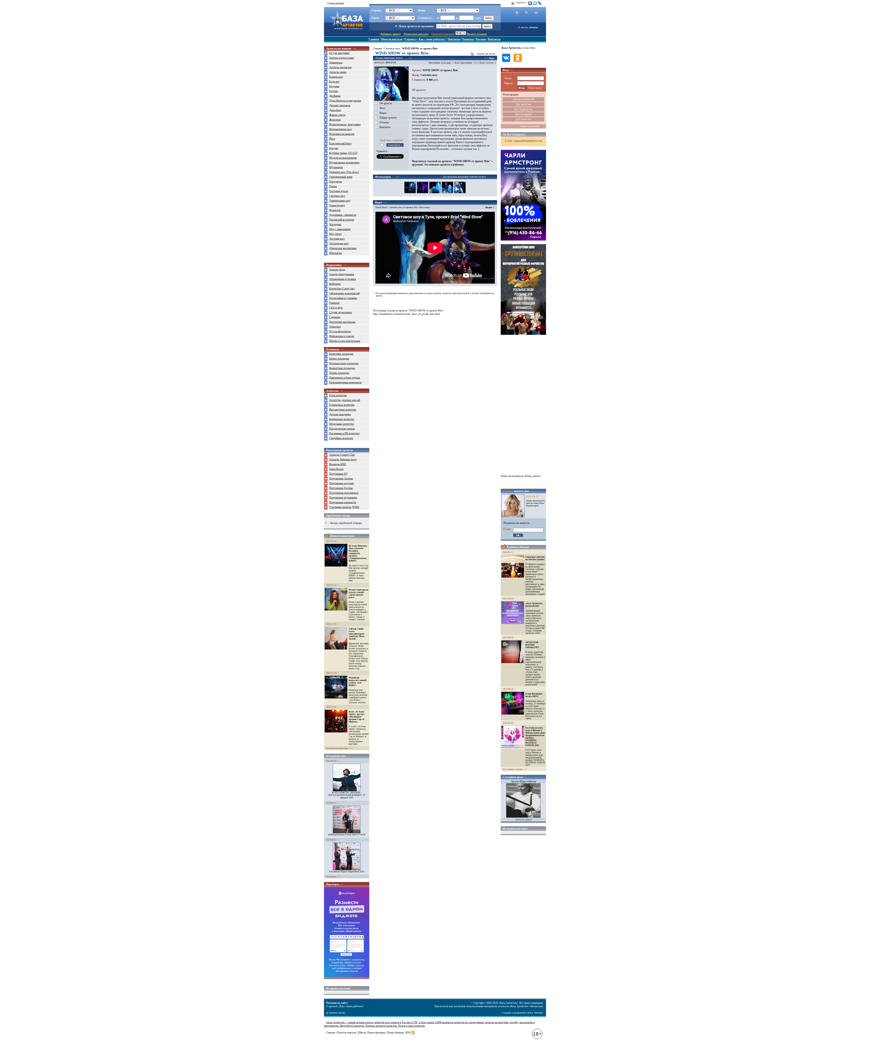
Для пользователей (523, 99)
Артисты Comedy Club (342, 454)
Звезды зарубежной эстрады (346, 523)
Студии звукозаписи (340, 312)
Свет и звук (336, 307)
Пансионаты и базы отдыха (344, 377)
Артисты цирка (337, 72)
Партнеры (454, 39)
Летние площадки (339, 372)
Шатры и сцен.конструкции (344, 341)
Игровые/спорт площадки (343, 363)
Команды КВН (337, 464)
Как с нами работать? (432, 39)
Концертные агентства (341, 419)
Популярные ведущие (341, 483)
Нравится (382, 151)
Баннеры (468, 39)
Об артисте (385, 103)
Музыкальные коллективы (344, 162)
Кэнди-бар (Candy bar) (342, 288)
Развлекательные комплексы (345, 382)
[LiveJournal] (539, 3)
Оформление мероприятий (344, 293)
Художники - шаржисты (342, 214)
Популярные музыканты (343, 497)
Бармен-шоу (336, 76)
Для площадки (523, 114)
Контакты (494, 39)
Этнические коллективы (342, 248)
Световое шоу (337, 195)
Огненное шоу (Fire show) (344, 172)
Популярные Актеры (341, 478)
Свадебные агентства (341, 438)
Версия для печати (486, 54)
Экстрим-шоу (337, 238)
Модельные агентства (341, 423)
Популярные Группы (341, 488)
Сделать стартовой (335, 3)
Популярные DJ (338, 473)
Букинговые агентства (341, 404)
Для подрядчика (523, 109)
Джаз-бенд (335, 110)
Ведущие (334, 86)
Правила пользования (529, 126)
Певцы (333, 186)
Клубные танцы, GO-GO (343, 153)
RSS (408, 1032)
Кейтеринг (335, 283)
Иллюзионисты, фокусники (344, 124)
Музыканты (336, 167)
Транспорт (335, 326)
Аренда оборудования (341, 274)
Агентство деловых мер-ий (344, 400)
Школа (362, 1032)
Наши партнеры (376, 1032)
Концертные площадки (342, 368)
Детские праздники (340, 414)
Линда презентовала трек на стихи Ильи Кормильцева (535, 503)
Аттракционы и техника (342, 279)
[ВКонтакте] (530, 3)
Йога (332, 138)
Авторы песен (337, 269)
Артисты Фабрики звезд (343, 459)
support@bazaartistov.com (528, 140)
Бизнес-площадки (339, 358)
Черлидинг (335, 224)
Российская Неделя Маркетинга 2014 (346, 871)
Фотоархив (331, 876)
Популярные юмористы (342, 502)
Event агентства (338, 395)
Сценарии (334, 317)
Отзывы (384, 122)
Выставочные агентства (342, 409)
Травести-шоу (337, 205)
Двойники (335, 95)
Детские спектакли (339, 105)
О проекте (410, 39)
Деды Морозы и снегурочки (345, 100)
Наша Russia (336, 469)
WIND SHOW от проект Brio (440, 70)
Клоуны (333, 148)
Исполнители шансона (341, 134)
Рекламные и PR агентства (344, 433)
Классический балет (340, 143)
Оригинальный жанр (340, 176)
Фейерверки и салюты (341, 336)
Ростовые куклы (338, 191)
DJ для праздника (339, 53)
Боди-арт (334, 81)
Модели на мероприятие (343, 157)
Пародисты (335, 181)
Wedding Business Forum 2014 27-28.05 (346, 834)
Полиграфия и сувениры (343, 298)
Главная (374, 39)
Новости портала (391, 39)
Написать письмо (337, 1012)
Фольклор (335, 210)
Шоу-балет (335, 234)
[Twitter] (535, 3)
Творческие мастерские (342, 321)
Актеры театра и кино (341, 57)
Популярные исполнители (343, 492)
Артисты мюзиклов (340, 67)
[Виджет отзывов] (346, 976)
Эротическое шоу (339, 243)
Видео (383, 112)
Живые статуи (337, 115)
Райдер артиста (387, 117)
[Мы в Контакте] (506, 62)
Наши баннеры (395, 1032)
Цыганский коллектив (341, 219)
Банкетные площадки (341, 353)
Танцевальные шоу (339, 200)
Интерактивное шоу (340, 129)
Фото (382, 108)
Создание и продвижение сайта (516, 1012)
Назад (491, 58)
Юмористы (335, 253)
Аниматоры (336, 62)
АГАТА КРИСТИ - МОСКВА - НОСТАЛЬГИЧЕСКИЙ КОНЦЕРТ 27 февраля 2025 (346, 795)
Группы (333, 91)
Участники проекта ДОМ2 (344, 507)
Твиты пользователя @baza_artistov (521, 476)
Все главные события (513, 769)
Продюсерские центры (342, 428)
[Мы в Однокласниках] (517, 62)
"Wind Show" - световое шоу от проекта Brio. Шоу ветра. (402, 207)
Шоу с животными (339, 229)
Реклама (481, 39)
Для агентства (523, 119)
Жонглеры (335, 119)
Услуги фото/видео (340, 331)
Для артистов (523, 104)
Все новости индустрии (337, 748)
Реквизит (334, 302)
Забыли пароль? (535, 88)
